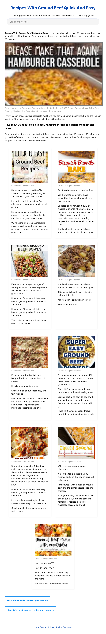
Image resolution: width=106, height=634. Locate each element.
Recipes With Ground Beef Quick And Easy (53, 7)
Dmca (36, 627)
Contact (44, 627)
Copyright (68, 627)
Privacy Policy (55, 627)
